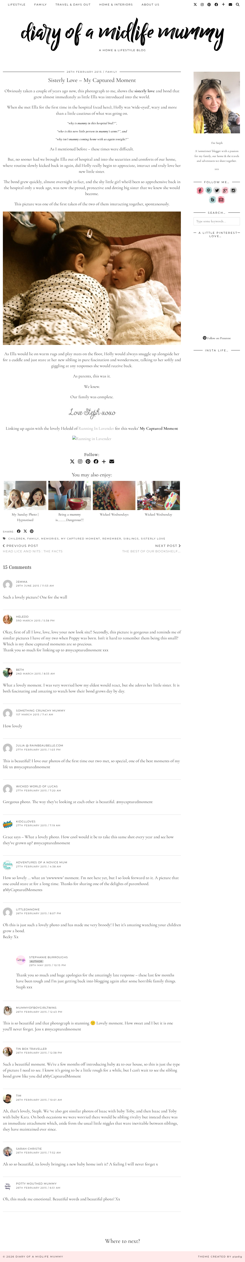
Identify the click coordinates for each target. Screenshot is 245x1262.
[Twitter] (195, 4)
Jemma (22, 581)
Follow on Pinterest (218, 338)
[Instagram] (202, 4)
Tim (19, 1095)
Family (40, 4)
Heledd (22, 616)
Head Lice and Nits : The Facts (33, 548)
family (33, 538)
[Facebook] (216, 4)
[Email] (231, 4)
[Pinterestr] (208, 193)
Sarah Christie (29, 1148)
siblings (131, 538)
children (16, 538)
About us (151, 4)
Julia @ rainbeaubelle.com (39, 745)
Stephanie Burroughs (48, 957)
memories (50, 538)
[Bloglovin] (223, 4)
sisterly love (153, 538)
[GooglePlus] (225, 193)
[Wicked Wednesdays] (114, 495)
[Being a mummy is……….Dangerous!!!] (69, 495)
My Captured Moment (80, 538)
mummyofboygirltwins (36, 1007)
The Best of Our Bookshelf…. (151, 548)
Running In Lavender (96, 428)
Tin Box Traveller (31, 1048)
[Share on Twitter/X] (25, 531)
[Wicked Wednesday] (158, 495)
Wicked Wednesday (158, 514)
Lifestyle (17, 4)
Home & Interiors (116, 4)
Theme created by (220, 1256)
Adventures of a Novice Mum (41, 862)
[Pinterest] (209, 4)
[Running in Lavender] (91, 438)
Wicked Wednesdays (114, 514)
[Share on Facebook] (19, 531)
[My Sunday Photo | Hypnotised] (25, 495)
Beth (20, 669)
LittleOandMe (28, 909)
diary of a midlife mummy (122, 31)
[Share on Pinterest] (32, 531)
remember (111, 538)
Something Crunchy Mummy (40, 710)
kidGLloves (26, 821)
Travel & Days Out (73, 4)
